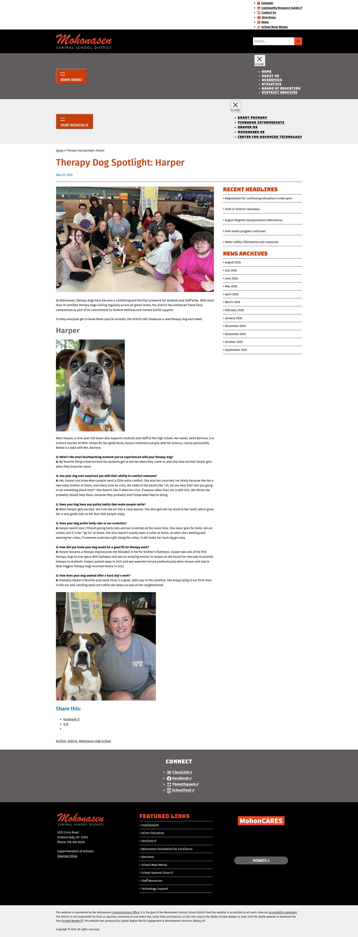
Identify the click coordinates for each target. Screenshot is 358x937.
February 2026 (234, 310)
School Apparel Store (155, 872)
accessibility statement (283, 912)
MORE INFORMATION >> (261, 849)
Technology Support (154, 889)
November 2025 (235, 334)
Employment (150, 825)
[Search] (298, 41)
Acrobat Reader (71, 920)
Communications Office (125, 912)
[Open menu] (71, 76)
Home (59, 150)
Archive (61, 741)
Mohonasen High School (95, 741)
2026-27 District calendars (242, 209)
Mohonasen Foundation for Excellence (167, 849)
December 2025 (235, 326)
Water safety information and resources (251, 242)
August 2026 (233, 262)
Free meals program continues (245, 231)
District (72, 741)
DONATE (259, 860)
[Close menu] (259, 60)
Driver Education (152, 833)
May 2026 (231, 286)
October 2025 (234, 342)
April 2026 (231, 294)
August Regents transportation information (253, 220)
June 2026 (231, 278)
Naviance (147, 857)
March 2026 (232, 302)
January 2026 (233, 318)
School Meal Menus (154, 865)
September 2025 (236, 350)
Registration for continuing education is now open (258, 198)
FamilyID (147, 841)
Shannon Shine (67, 856)
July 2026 (231, 270)
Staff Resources (151, 880)
